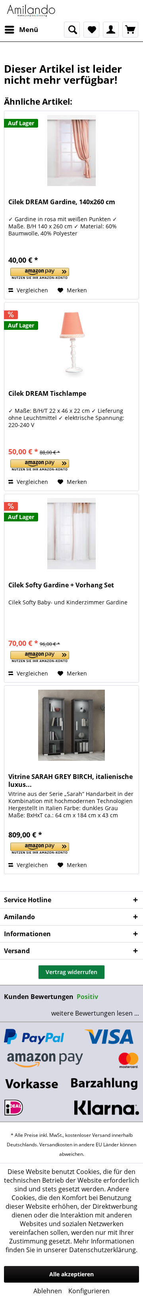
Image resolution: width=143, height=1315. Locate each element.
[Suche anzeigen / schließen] (72, 30)
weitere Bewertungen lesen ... (95, 1013)
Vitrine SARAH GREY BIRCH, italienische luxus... (70, 780)
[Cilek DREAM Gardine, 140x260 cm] (71, 150)
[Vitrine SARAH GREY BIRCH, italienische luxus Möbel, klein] (71, 725)
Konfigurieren (89, 1291)
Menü (28, 29)
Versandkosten (55, 1144)
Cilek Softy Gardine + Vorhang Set (61, 585)
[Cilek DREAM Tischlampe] (71, 342)
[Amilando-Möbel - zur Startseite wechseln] (31, 11)
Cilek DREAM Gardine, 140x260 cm (61, 202)
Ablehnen (47, 1291)
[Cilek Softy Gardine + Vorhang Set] (71, 533)
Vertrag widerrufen (71, 972)
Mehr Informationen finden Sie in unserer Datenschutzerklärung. (71, 1245)
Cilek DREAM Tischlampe (47, 393)
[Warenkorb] (130, 30)
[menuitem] (21, 30)
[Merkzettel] (91, 30)
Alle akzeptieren (71, 1274)
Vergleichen (31, 290)
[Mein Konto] (111, 30)
